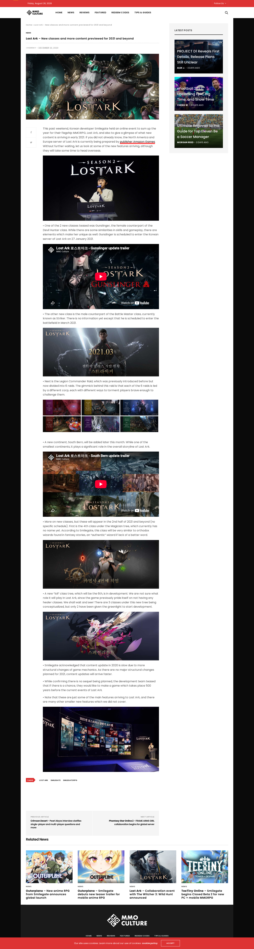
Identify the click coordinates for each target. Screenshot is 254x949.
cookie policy (150, 943)
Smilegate (55, 780)
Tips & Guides (142, 12)
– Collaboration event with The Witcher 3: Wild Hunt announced (152, 894)
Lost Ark (43, 780)
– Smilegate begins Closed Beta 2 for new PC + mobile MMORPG (202, 894)
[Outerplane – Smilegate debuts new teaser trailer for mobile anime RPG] (101, 866)
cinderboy (31, 48)
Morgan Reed (185, 142)
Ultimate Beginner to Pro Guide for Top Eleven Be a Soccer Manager (198, 131)
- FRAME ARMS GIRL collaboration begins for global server (131, 822)
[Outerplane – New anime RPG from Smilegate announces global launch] (49, 866)
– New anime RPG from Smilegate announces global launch (48, 894)
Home (58, 12)
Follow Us (219, 3)
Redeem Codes (120, 12)
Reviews (84, 12)
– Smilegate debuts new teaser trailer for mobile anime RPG (99, 894)
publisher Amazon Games (137, 142)
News (71, 12)
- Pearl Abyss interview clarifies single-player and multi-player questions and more (56, 824)
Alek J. (181, 67)
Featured (100, 12)
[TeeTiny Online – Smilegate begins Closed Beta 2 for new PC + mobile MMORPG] (204, 866)
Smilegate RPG (70, 780)
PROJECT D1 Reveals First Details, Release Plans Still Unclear (198, 57)
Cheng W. (183, 105)
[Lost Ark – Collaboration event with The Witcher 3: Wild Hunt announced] (153, 866)
